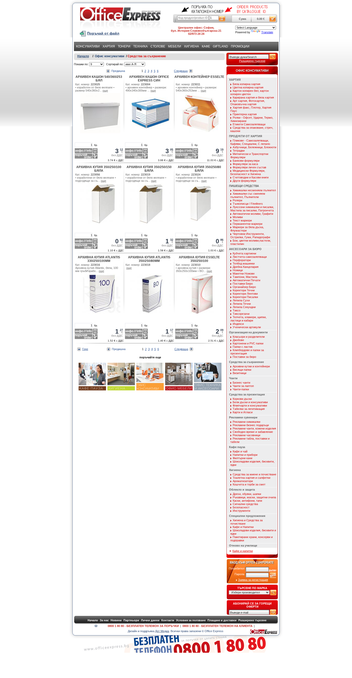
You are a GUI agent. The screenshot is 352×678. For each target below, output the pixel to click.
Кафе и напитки (242, 550)
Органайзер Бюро (244, 286)
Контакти (167, 620)
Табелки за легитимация (249, 408)
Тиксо (236, 310)
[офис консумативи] (150, 389)
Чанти (233, 378)
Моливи (238, 217)
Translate (267, 32)
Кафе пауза (237, 447)
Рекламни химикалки (246, 421)
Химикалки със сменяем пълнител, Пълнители (247, 195)
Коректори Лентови (245, 293)
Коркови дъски (242, 398)
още (105, 90)
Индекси (238, 323)
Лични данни (150, 620)
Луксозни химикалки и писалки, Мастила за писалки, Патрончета (252, 208)
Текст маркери (242, 220)
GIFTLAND (220, 46)
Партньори (131, 620)
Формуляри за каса (245, 164)
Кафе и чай (240, 451)
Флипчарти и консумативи (250, 405)
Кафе (206, 46)
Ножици (238, 270)
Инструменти (241, 510)
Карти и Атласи (243, 412)
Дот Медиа (162, 631)
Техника (140, 46)
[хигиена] (121, 389)
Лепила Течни (242, 303)
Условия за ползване (191, 620)
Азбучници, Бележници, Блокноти (254, 147)
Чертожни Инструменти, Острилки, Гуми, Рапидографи (250, 235)
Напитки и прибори (245, 454)
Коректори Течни (244, 290)
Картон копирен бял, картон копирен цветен (249, 92)
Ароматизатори (243, 481)
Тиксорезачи (241, 313)
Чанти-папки (241, 389)
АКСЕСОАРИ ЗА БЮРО (245, 249)
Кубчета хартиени (244, 253)
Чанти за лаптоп (243, 385)
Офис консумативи (109, 56)
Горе (85, 349)
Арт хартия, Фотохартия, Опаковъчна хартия (247, 102)
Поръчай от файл (103, 33)
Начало (83, 56)
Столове (157, 46)
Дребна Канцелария (245, 266)
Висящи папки (242, 369)
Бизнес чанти (241, 382)
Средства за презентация (247, 394)
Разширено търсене (252, 60)
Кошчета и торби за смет (249, 484)
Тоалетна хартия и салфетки (251, 477)
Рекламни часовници (246, 435)
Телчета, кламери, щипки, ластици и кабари (248, 319)
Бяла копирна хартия (246, 84)
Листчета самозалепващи (250, 256)
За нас (104, 620)
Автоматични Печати (246, 280)
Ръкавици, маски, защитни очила (254, 497)
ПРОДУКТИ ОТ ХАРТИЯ (245, 136)
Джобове (238, 340)
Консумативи (88, 46)
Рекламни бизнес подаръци (251, 425)
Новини (116, 620)
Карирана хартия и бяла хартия (253, 97)
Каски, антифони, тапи (247, 500)
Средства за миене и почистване (254, 474)
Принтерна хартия (245, 114)
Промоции (240, 46)
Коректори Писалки (245, 297)
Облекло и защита (242, 489)
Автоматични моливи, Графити (253, 213)
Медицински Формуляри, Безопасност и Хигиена (247, 172)
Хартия (109, 46)
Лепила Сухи (241, 300)
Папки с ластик (243, 346)
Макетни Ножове (244, 273)
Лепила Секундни (244, 307)
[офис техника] (208, 389)
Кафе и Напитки (243, 526)
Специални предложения (247, 515)
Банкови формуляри (246, 160)
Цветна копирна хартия (248, 87)
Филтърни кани (242, 458)
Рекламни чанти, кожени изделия (254, 428)
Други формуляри (244, 180)
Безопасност (241, 507)
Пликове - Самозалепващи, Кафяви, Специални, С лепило (250, 142)
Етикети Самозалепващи (249, 124)
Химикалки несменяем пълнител (254, 190)
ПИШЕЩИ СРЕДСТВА (244, 185)
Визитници (239, 373)
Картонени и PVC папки (248, 343)
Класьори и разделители (249, 336)
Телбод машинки (244, 263)
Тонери (124, 46)
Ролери (237, 200)
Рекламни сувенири (243, 417)
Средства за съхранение (147, 56)
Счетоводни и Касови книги (251, 177)
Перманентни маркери (247, 223)
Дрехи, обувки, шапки (247, 493)
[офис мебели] (179, 389)
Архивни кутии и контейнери (251, 366)
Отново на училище (243, 545)
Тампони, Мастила (245, 276)
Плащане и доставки (222, 620)
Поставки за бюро (244, 356)
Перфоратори (242, 260)
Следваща (181, 70)
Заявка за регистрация (253, 579)
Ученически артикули (247, 327)
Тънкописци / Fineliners (248, 203)
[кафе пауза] (92, 389)
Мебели (174, 46)
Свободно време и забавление (253, 431)
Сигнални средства (245, 504)
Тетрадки (239, 150)
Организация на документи (248, 332)
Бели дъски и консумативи (250, 402)
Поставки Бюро (243, 283)
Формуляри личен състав (249, 167)
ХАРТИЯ (235, 79)
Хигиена (191, 46)
